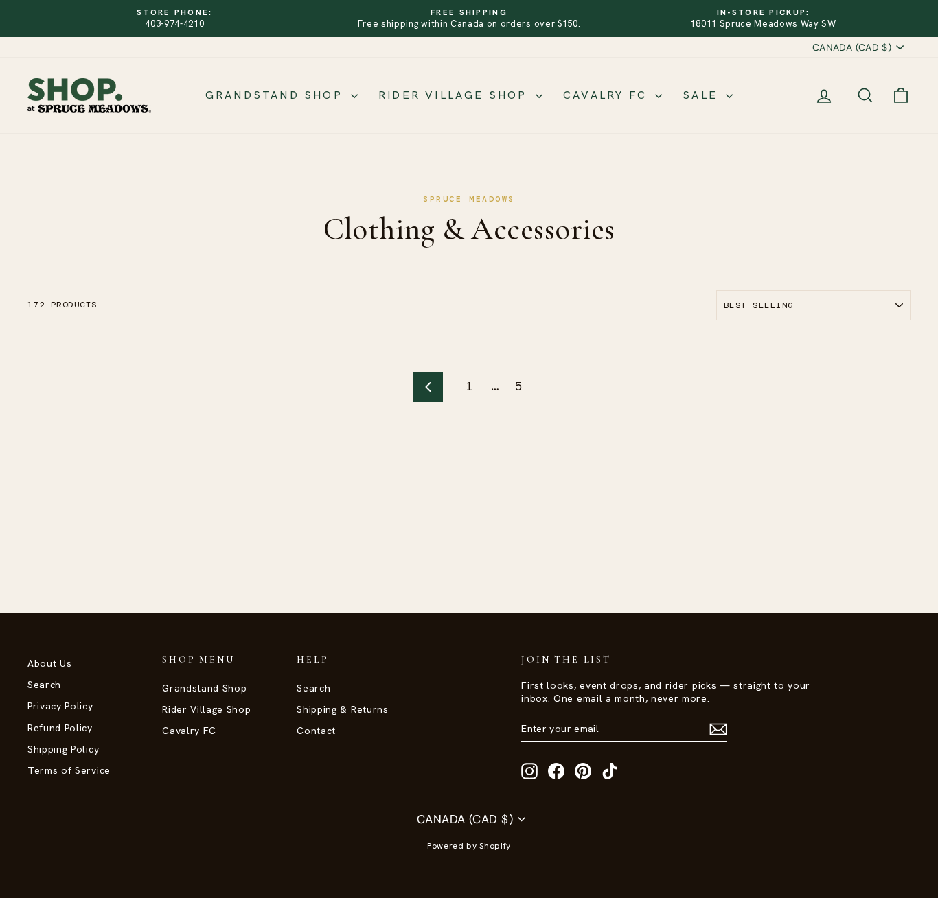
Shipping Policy (63, 749)
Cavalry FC (607, 95)
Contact (316, 730)
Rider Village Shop (455, 95)
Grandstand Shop (276, 95)
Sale (702, 95)
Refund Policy (60, 728)
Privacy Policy (60, 706)
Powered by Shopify (469, 845)
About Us (49, 663)
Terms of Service (69, 770)
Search (44, 684)
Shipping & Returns (342, 709)
